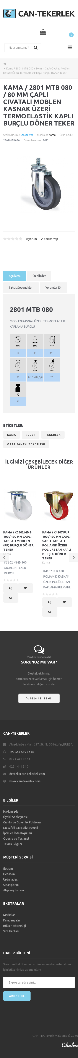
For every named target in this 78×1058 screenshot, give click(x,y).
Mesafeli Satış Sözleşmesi (20, 827)
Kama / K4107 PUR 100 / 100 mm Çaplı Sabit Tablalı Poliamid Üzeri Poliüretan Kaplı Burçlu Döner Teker (56, 545)
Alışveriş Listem (13, 890)
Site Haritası (11, 931)
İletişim (8, 868)
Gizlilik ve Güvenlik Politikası (22, 822)
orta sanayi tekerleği (26, 444)
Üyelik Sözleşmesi (15, 817)
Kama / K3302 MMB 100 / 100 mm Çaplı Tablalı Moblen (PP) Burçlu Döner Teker (18, 541)
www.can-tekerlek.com (25, 781)
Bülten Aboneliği (14, 926)
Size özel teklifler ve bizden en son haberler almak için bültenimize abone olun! (37, 967)
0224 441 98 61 (40, 698)
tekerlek (53, 434)
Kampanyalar (11, 920)
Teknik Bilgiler (12, 844)
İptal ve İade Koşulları (17, 833)
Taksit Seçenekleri (21, 287)
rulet (31, 434)
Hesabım (9, 874)
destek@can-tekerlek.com (27, 774)
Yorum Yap (51, 239)
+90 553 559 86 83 (21, 752)
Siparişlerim (11, 885)
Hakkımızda (10, 811)
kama (11, 434)
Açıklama (15, 276)
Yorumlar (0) (53, 287)
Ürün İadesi (10, 879)
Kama (52, 135)
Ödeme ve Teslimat (16, 838)
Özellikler (39, 276)
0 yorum (31, 239)
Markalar (9, 915)
